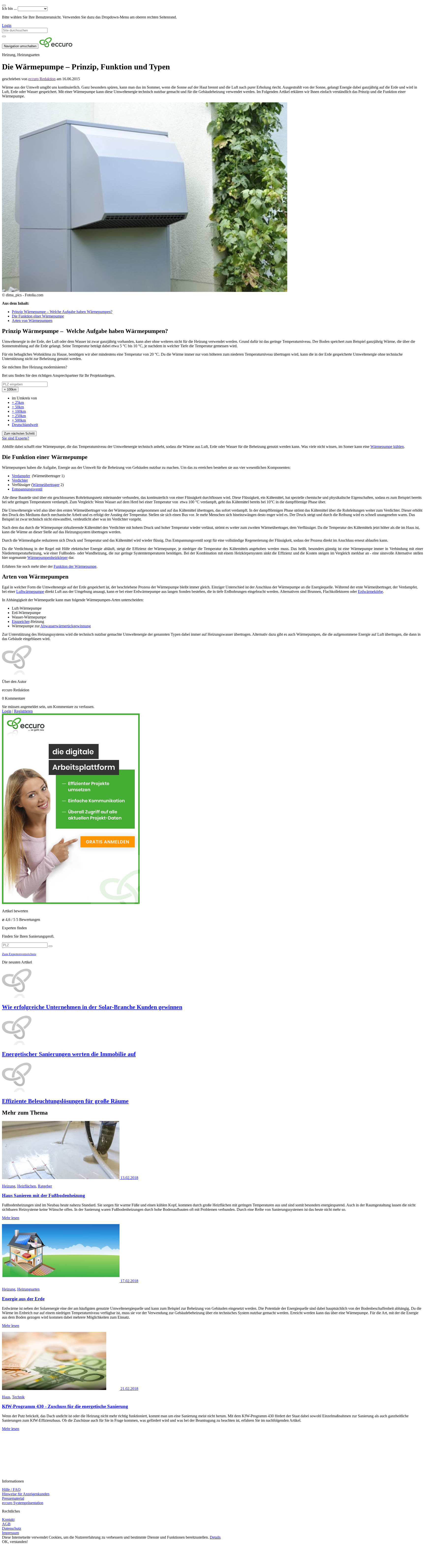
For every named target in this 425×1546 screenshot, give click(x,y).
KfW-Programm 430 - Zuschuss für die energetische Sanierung (65, 1406)
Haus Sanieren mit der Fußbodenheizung (43, 1195)
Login (6, 25)
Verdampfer (21, 476)
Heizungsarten (28, 1289)
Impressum (10, 1533)
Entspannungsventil (27, 489)
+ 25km (18, 402)
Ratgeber (45, 1186)
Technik (18, 1397)
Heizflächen (26, 1186)
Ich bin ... (9, 8)
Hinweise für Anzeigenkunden (25, 1494)
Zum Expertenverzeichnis (19, 954)
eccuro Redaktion (42, 79)
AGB (6, 1524)
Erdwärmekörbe (370, 591)
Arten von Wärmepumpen (32, 320)
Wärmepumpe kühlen (387, 446)
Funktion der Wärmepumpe (75, 566)
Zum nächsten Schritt (19, 433)
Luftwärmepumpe (30, 591)
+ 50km (18, 407)
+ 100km (19, 411)
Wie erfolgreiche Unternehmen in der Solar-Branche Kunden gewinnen (92, 1007)
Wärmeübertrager (46, 485)
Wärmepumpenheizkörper (47, 557)
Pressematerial (13, 1498)
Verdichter (20, 480)
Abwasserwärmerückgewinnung (65, 626)
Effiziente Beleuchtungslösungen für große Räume (65, 1101)
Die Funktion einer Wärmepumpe (38, 316)
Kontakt (8, 1519)
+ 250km (19, 416)
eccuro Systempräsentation (22, 1503)
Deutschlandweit (25, 425)
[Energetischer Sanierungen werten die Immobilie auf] (212, 1030)
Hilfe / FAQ (11, 1489)
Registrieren (23, 711)
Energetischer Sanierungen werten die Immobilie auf (69, 1054)
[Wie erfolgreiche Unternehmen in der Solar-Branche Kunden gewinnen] (212, 983)
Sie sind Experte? (15, 438)
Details (215, 1537)
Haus (6, 1397)
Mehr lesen (10, 1218)
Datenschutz (11, 1528)
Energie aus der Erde (23, 1298)
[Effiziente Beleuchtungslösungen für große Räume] (212, 1077)
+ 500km (19, 420)
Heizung (8, 1186)
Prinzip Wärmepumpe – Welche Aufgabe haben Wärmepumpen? (62, 312)
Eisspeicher (21, 621)
